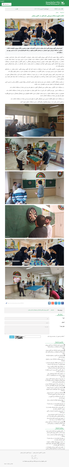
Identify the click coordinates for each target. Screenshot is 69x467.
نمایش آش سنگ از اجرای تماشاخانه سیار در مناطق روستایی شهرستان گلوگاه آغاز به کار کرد (55, 384)
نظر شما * (62, 326)
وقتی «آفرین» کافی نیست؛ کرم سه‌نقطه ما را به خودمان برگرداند (55, 370)
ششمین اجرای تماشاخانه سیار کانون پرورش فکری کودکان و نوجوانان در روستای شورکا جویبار (55, 346)
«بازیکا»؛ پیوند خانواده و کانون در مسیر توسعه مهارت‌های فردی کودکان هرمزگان (56, 367)
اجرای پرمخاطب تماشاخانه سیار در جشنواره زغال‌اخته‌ (55, 360)
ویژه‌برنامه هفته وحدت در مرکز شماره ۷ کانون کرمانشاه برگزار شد (56, 404)
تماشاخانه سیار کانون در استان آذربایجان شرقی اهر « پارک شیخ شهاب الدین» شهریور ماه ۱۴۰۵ (55, 389)
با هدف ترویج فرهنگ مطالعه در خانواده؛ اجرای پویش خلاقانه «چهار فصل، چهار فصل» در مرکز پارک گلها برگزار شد (55, 443)
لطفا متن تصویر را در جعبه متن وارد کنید (56, 336)
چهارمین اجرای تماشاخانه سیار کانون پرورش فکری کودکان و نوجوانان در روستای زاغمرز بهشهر (55, 423)
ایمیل (63, 322)
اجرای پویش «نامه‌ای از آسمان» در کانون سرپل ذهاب (56, 411)
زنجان (57, 12)
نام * (63, 318)
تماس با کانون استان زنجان (39, 453)
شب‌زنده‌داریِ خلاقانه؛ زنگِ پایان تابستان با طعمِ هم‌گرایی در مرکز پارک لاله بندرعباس (55, 363)
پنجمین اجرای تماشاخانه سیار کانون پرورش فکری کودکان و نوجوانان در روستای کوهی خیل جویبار (55, 351)
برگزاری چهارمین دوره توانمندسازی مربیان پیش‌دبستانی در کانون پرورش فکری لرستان (55, 431)
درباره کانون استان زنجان (25, 453)
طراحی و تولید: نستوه (8, 463)
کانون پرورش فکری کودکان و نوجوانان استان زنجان (38, 310)
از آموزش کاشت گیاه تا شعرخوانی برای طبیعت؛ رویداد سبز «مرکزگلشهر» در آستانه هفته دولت (56, 375)
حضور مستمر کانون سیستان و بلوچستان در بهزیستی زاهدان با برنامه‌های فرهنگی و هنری (55, 447)
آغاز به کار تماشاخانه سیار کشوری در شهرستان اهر (57, 397)
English (2, 1)
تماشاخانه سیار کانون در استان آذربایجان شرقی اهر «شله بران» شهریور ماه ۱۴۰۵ (56, 393)
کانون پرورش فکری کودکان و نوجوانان (45, 3)
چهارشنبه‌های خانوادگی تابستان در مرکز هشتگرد (56, 400)
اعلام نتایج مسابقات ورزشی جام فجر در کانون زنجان (48, 16)
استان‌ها (6, 4)
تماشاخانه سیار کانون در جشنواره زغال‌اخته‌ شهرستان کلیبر (55, 356)
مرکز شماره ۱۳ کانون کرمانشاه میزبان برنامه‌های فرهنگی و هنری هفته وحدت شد (56, 415)
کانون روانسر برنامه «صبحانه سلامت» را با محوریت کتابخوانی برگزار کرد (55, 408)
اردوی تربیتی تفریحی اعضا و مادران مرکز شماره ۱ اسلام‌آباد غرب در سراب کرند (56, 419)
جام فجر (52, 310)
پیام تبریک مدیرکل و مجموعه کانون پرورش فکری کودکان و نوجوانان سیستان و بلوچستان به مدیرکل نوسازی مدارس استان (55, 380)
